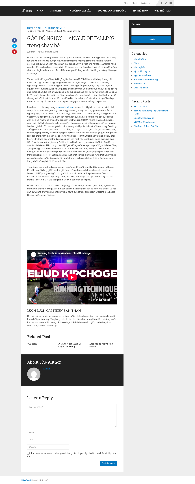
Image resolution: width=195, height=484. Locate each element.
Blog (126, 3)
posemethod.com (64, 107)
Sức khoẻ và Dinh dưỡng (112, 11)
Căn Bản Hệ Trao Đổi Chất (146, 126)
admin (32, 52)
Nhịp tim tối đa (141, 106)
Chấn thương (140, 59)
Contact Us (145, 3)
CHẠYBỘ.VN (26, 480)
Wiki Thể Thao (162, 11)
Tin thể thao (140, 11)
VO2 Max (32, 343)
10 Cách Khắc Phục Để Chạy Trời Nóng (69, 345)
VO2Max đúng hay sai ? (145, 122)
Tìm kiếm (135, 24)
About (134, 3)
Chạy (40, 11)
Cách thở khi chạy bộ (144, 118)
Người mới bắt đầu (80, 11)
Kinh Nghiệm (56, 11)
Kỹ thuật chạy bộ (49, 52)
